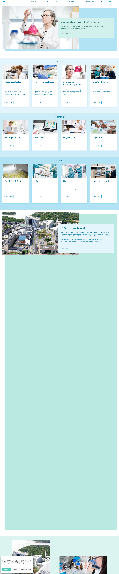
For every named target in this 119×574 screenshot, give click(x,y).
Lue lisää (65, 33)
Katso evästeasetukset (26, 569)
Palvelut (71, 1)
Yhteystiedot (90, 1)
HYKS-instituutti (52, 1)
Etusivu (33, 1)
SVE (112, 1)
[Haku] (102, 2)
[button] (31, 558)
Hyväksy (6, 569)
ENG (115, 1)
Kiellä (15, 569)
